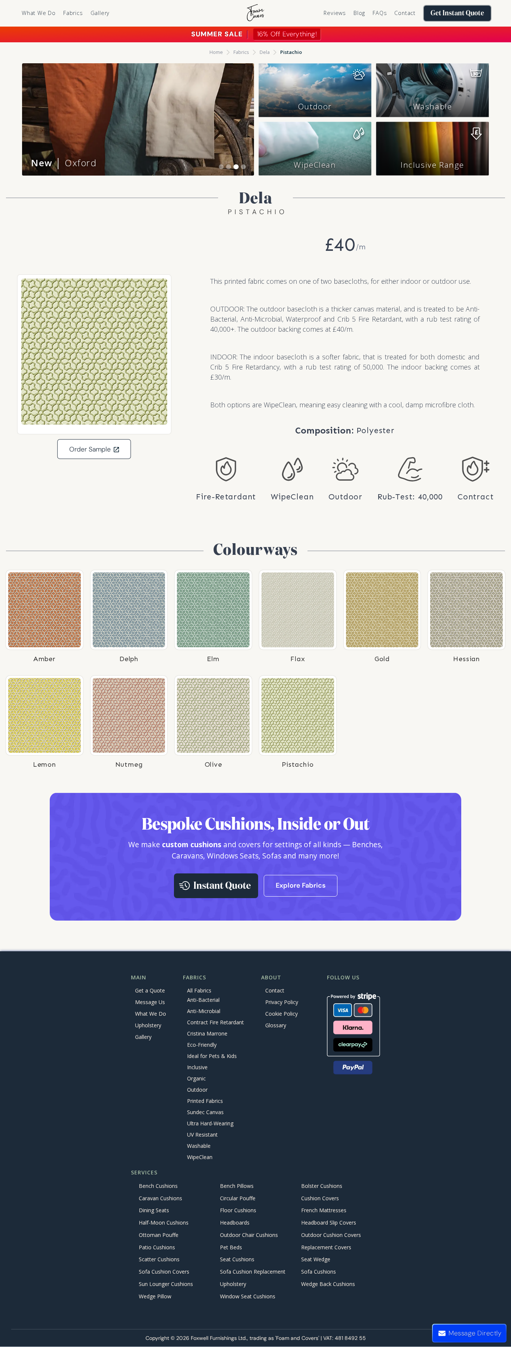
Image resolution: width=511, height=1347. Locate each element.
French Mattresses (323, 1210)
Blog (359, 12)
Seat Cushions (237, 1259)
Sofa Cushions (318, 1271)
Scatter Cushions (159, 1259)
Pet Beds (231, 1247)
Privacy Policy (281, 1002)
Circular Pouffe (238, 1198)
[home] (255, 13)
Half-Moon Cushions (164, 1222)
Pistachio (291, 52)
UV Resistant (202, 1134)
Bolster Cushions (321, 1185)
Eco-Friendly (202, 1045)
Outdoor (315, 106)
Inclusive (197, 1067)
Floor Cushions (238, 1210)
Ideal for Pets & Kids (212, 1056)
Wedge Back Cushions (328, 1283)
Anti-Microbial (203, 1011)
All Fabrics (199, 990)
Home (216, 52)
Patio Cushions (157, 1247)
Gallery (100, 12)
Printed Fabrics (205, 1101)
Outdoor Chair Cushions (249, 1234)
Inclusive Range (432, 164)
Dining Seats (154, 1210)
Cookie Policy (281, 1013)
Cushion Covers (320, 1198)
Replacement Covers (326, 1247)
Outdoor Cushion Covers (331, 1234)
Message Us (150, 1002)
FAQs (380, 12)
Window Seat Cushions (247, 1296)
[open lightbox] (94, 352)
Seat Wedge (315, 1259)
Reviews (335, 12)
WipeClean (315, 164)
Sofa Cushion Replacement (252, 1271)
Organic (196, 1078)
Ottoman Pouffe (158, 1234)
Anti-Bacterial (203, 1000)
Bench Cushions (158, 1185)
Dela (265, 52)
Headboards (235, 1222)
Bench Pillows (237, 1185)
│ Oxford (64, 162)
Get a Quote (150, 990)
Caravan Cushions (160, 1198)
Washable (432, 106)
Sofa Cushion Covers (164, 1271)
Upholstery (148, 1025)
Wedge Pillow (155, 1296)
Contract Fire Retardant (215, 1022)
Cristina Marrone (207, 1033)
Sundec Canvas (205, 1112)
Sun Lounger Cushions (166, 1283)
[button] (73, 13)
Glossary (275, 1025)
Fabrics (241, 52)
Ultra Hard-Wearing (210, 1123)
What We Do (39, 12)
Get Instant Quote (457, 13)
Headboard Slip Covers (328, 1222)
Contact (405, 12)
